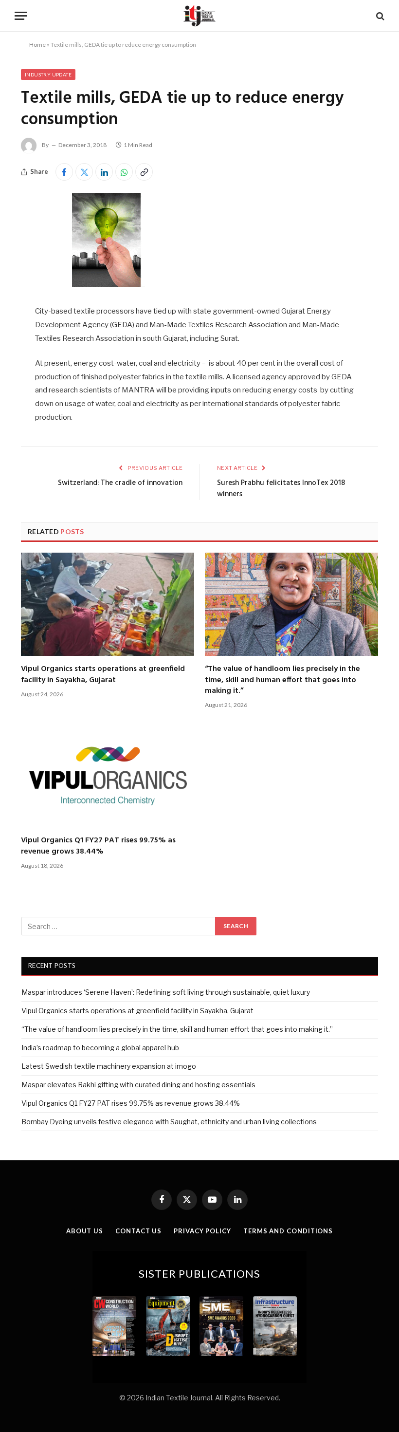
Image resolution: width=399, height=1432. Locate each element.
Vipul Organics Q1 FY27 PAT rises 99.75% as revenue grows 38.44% (98, 846)
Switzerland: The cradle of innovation (120, 483)
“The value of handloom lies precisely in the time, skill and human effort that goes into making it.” (282, 680)
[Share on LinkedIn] (104, 172)
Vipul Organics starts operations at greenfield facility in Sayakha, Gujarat (103, 675)
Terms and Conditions (288, 1231)
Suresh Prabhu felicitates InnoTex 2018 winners (281, 489)
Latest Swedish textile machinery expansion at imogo (108, 1066)
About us (84, 1231)
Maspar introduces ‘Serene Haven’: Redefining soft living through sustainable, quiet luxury (165, 992)
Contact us (138, 1231)
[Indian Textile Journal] (199, 16)
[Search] (379, 16)
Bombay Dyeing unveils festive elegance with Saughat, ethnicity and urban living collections (169, 1121)
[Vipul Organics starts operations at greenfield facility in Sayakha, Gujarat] (107, 604)
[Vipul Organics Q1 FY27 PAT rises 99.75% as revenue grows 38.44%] (107, 775)
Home (37, 44)
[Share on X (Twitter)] (84, 172)
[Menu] (21, 16)
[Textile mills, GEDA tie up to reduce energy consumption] (106, 284)
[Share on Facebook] (64, 172)
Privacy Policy (202, 1231)
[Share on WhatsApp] (124, 172)
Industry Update (48, 74)
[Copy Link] (144, 172)
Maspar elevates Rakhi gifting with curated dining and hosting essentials (138, 1084)
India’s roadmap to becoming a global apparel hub (100, 1047)
